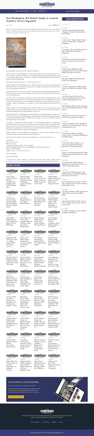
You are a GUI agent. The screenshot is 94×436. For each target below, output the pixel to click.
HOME (17, 11)
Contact (61, 422)
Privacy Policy (45, 422)
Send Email (13, 143)
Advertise (54, 422)
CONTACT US (42, 11)
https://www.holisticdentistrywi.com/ (31, 82)
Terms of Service (35, 422)
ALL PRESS (33, 11)
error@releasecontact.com (13, 161)
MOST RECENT (24, 11)
